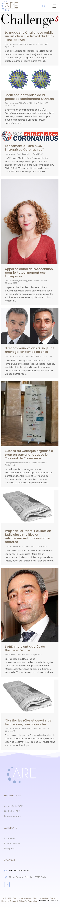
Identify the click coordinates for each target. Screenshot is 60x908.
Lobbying (23, 280)
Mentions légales (40, 898)
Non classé (10, 154)
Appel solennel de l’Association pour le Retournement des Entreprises (29, 273)
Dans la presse (11, 44)
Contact (53, 898)
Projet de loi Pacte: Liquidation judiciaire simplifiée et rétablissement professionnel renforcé (28, 536)
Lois (30, 280)
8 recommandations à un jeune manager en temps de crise (29, 350)
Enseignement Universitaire (17, 462)
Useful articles (25, 728)
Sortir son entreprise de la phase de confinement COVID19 (29, 97)
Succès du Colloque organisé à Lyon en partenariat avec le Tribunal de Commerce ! (29, 454)
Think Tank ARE (25, 44)
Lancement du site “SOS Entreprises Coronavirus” (24, 148)
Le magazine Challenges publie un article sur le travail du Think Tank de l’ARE (29, 36)
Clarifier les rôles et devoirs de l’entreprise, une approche (28, 722)
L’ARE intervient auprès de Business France (25, 648)
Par (41, 44)
